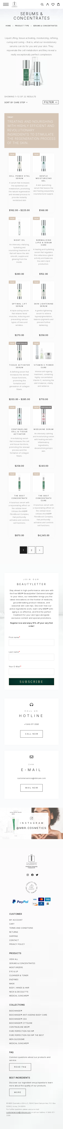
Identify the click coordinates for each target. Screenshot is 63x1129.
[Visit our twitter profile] (37, 875)
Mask (12, 983)
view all (13, 959)
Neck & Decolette (18, 992)
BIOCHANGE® (15, 1011)
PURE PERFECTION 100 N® (21, 1031)
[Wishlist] (53, 5)
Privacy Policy (17, 944)
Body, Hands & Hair (19, 987)
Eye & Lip (13, 971)
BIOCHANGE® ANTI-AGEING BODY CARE (28, 1015)
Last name (14, 652)
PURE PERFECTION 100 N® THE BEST (26, 1035)
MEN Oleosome (17, 1039)
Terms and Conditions (21, 928)
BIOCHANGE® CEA (18, 1019)
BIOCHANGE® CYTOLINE (20, 1023)
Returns (13, 932)
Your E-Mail (15, 666)
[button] (31, 734)
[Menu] (6, 4)
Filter (49, 102)
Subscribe (31, 682)
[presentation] (19, 191)
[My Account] (47, 5)
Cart (12, 924)
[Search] (42, 5)
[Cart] (58, 5)
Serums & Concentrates (22, 963)
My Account (16, 920)
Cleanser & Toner (18, 975)
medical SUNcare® (19, 995)
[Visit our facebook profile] (32, 875)
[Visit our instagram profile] (27, 875)
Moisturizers (16, 967)
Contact (14, 940)
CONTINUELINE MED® (19, 1027)
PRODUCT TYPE (22, 26)
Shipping (13, 936)
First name (14, 637)
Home (8, 26)
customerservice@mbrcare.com (18, 1112)
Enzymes (13, 979)
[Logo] (14, 4)
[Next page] (39, 550)
